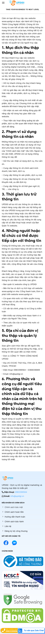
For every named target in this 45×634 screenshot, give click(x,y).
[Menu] (4, 3)
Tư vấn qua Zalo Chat (33, 630)
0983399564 (21, 492)
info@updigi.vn (17, 496)
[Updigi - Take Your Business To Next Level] (16, 3)
